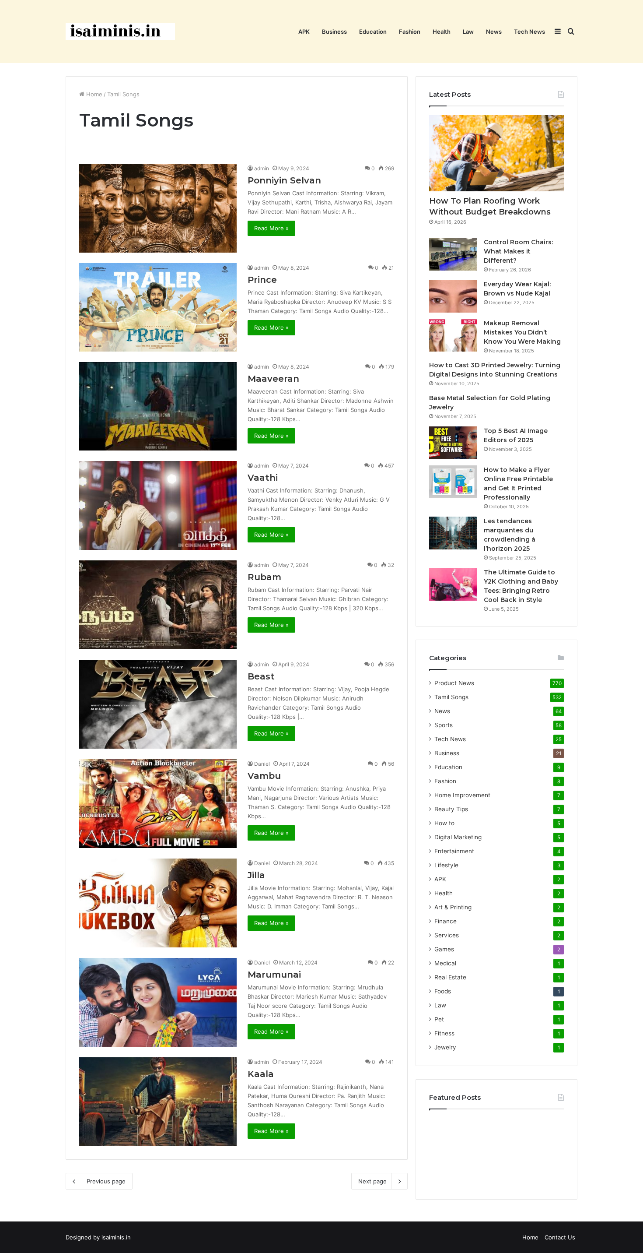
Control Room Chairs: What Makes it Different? (518, 251)
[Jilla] (158, 903)
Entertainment (454, 851)
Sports (443, 725)
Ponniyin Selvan (284, 180)
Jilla (256, 875)
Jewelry (445, 1047)
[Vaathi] (158, 505)
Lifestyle (446, 865)
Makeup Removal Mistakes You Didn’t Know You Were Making (522, 332)
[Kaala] (158, 1101)
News (494, 31)
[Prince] (158, 307)
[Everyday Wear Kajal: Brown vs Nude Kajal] (453, 296)
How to (444, 823)
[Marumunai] (158, 1002)
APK (304, 31)
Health (442, 31)
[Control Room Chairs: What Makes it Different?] (453, 254)
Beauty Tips (451, 809)
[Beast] (158, 704)
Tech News (529, 31)
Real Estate (450, 977)
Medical (445, 963)
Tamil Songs (451, 696)
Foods (442, 991)
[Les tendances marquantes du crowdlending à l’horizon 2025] (453, 533)
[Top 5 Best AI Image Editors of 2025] (453, 442)
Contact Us (560, 1237)
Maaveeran (273, 378)
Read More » (271, 228)
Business (334, 31)
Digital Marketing (458, 837)
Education (373, 31)
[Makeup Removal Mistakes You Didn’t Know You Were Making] (453, 335)
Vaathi (263, 477)
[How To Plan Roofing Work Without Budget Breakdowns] (496, 153)
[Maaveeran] (158, 406)
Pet (439, 1019)
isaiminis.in (116, 1237)
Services (446, 935)
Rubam (264, 577)
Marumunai (274, 974)
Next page (372, 1181)
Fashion (409, 31)
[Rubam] (158, 604)
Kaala (261, 1074)
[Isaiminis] (120, 31)
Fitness (444, 1033)
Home (93, 94)
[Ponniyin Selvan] (158, 208)
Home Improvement (462, 795)
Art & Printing (453, 907)
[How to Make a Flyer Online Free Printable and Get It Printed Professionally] (453, 481)
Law (468, 31)
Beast (261, 676)
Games (444, 949)
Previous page (106, 1181)
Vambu (264, 776)
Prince (262, 280)
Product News (454, 682)
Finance (445, 921)
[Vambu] (158, 803)
